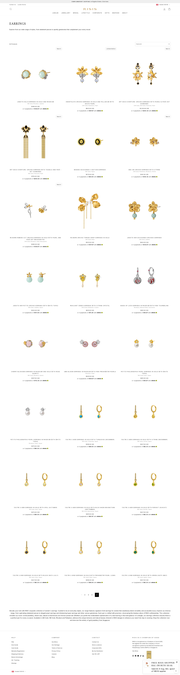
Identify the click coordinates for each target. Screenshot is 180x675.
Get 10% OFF (96, 654)
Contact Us (12, 4)
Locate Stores (22, 4)
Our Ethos (55, 642)
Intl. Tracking (15, 660)
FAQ (12, 642)
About (125, 13)
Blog (53, 657)
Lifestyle (86, 13)
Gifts (107, 13)
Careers (54, 654)
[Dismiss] (176, 662)
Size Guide (14, 645)
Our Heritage (56, 645)
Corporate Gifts (97, 648)
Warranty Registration (18, 651)
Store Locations (97, 645)
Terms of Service (57, 648)
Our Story (135, 651)
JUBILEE (55, 13)
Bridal (76, 13)
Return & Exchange (17, 657)
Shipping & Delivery (17, 654)
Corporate (97, 13)
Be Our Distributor (97, 651)
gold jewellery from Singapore (99, 620)
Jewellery (65, 13)
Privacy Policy (56, 651)
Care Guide (14, 648)
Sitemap (13, 663)
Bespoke (115, 13)
